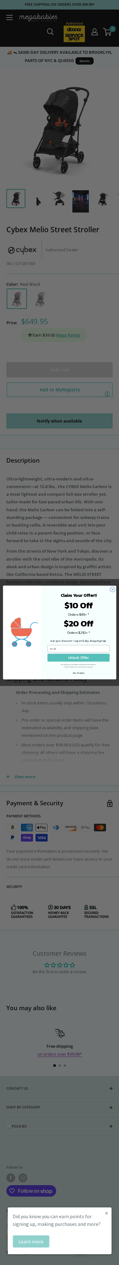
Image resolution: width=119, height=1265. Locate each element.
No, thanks (78, 673)
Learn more (30, 1241)
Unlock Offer (78, 657)
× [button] (106, 1213)
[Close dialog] (112, 589)
